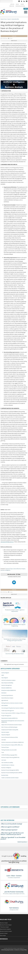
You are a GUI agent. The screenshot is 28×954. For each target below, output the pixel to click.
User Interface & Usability (7, 762)
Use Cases (3, 760)
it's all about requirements (14, 877)
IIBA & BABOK (4, 705)
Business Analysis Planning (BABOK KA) (10, 757)
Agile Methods (4, 700)
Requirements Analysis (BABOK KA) (9, 718)
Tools (2, 752)
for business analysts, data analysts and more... (14, 893)
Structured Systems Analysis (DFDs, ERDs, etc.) (12, 745)
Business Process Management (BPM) (10, 770)
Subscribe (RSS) (15, 19)
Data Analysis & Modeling (7, 682)
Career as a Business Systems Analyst (10, 777)
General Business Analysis (19, 568)
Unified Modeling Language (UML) (9, 755)
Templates (11, 6)
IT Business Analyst (4, 927)
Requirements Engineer (5, 929)
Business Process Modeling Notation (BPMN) (11, 772)
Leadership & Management (7, 710)
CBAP (2, 675)
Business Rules (4, 775)
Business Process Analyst (6, 925)
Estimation (3, 693)
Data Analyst (3, 935)
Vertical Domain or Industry (7, 765)
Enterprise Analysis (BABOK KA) (8, 690)
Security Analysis (5, 732)
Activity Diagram (5, 672)
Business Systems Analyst (6, 931)
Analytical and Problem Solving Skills (9, 729)
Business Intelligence (5, 570)
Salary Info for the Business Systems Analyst (11, 724)
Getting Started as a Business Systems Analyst (12, 703)
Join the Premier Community (14, 892)
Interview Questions (20, 6)
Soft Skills (3, 739)
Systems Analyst (4, 933)
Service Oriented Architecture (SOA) (9, 737)
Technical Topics (9, 568)
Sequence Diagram (5, 734)
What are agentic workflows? (10, 827)
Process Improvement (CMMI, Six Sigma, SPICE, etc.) (13, 713)
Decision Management (6, 685)
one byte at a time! (14, 909)
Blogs (17, 4)
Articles (12, 4)
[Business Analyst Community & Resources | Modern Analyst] (8, 11)
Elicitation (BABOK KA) (6, 688)
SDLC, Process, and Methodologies (9, 727)
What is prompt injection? (9, 830)
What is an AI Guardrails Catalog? (11, 824)
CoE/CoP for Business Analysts (8, 680)
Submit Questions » (22, 842)
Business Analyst (4, 923)
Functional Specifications (7, 695)
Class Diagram (4, 677)
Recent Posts (4, 19)
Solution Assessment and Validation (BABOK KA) (12, 742)
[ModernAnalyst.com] (14, 885)
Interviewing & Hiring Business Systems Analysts (12, 708)
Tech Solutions (14, 908)
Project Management (6, 715)
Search (9, 19)
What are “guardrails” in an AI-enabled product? (13, 838)
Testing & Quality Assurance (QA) (8, 750)
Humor (22, 4)
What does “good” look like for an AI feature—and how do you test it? (12, 833)
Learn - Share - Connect (13, 876)
